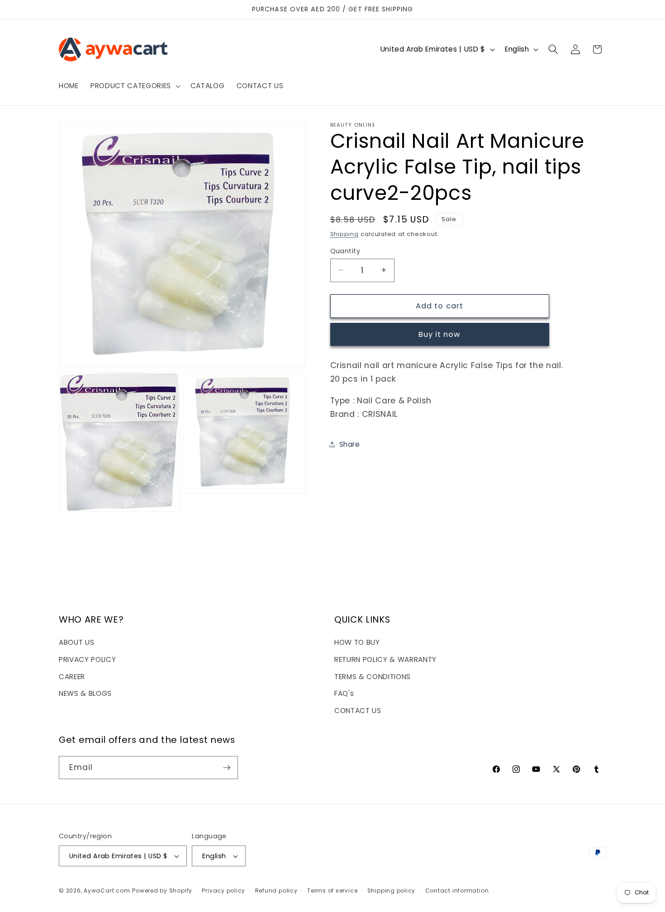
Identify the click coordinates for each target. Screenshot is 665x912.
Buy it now (439, 334)
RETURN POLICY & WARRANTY (385, 659)
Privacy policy (223, 890)
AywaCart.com (107, 890)
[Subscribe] (227, 768)
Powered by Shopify (162, 890)
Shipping (344, 233)
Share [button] (349, 444)
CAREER (72, 676)
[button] (135, 86)
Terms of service (332, 890)
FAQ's (344, 693)
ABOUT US (76, 642)
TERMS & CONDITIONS (372, 676)
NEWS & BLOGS (85, 693)
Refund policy (276, 890)
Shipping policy (391, 890)
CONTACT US (357, 710)
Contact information (457, 890)
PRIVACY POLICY (87, 659)
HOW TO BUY (357, 642)
